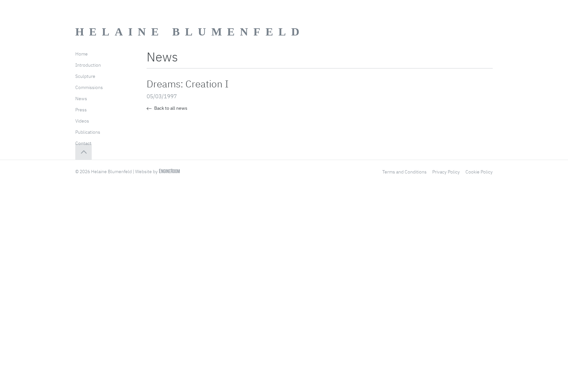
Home (81, 54)
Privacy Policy (446, 172)
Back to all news (170, 108)
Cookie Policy (479, 172)
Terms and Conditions (404, 172)
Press (81, 110)
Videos (82, 121)
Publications (87, 132)
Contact (83, 143)
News (81, 99)
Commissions (89, 87)
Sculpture (85, 76)
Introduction (88, 65)
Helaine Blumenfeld (190, 32)
